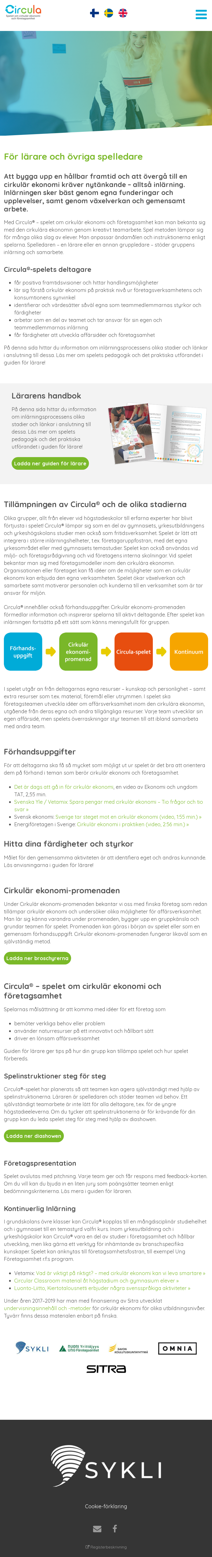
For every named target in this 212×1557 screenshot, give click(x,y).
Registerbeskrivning (108, 1547)
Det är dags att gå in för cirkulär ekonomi (63, 787)
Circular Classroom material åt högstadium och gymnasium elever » (96, 1280)
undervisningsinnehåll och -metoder (47, 1308)
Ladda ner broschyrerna (37, 958)
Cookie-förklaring (106, 1506)
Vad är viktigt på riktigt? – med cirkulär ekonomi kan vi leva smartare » (120, 1273)
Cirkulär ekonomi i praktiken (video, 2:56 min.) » (133, 824)
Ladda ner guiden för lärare (50, 463)
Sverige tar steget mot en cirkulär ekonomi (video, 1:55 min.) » (128, 817)
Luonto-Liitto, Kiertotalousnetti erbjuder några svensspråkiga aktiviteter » (102, 1288)
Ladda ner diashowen (33, 1136)
